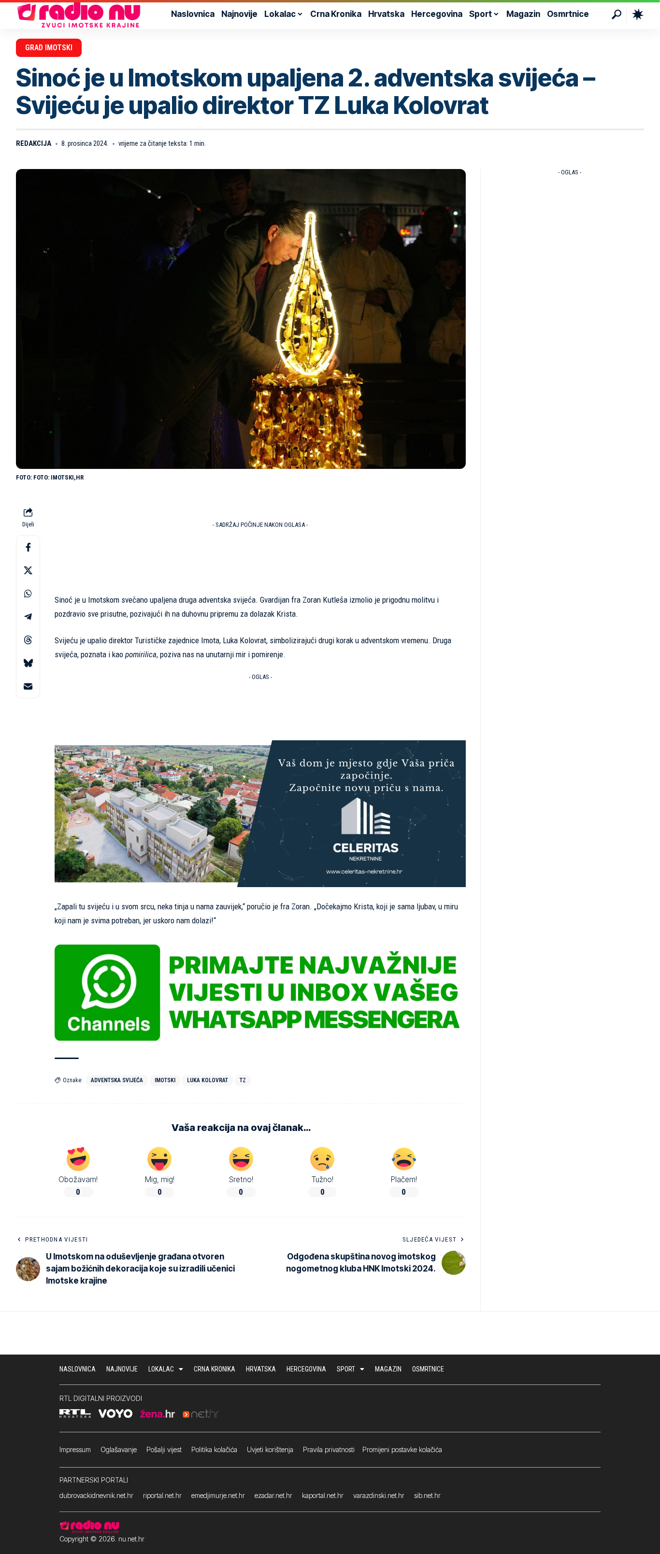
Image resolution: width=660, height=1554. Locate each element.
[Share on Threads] (28, 639)
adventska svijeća (117, 1080)
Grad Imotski (48, 47)
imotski (165, 1080)
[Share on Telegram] (28, 616)
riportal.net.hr (162, 1495)
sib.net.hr (427, 1495)
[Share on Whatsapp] (28, 593)
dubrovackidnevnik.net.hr (96, 1495)
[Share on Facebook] (28, 547)
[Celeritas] (260, 813)
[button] (616, 14)
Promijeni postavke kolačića (402, 1449)
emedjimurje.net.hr (218, 1495)
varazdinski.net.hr (378, 1495)
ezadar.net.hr (273, 1495)
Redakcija (33, 143)
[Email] (28, 686)
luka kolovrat (207, 1080)
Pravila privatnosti (329, 1449)
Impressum (75, 1449)
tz (243, 1080)
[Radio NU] (79, 14)
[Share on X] (28, 570)
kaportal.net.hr (323, 1495)
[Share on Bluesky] (28, 663)
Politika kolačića (214, 1449)
